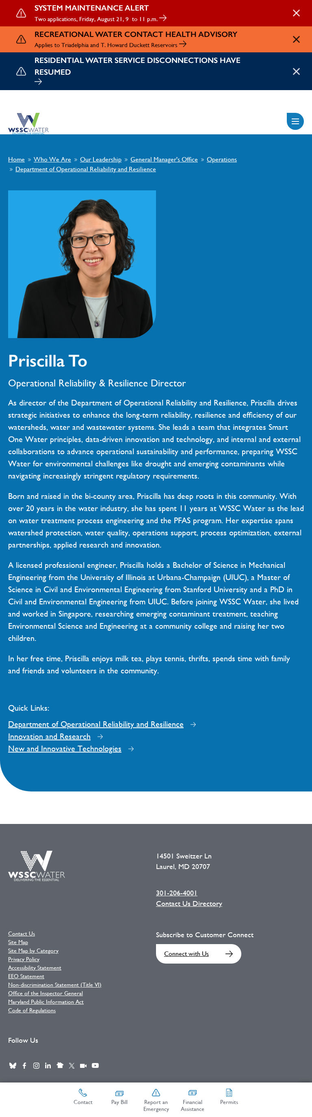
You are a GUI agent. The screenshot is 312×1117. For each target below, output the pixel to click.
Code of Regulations (32, 1010)
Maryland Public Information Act (46, 1001)
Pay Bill (119, 1102)
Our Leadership (100, 159)
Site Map (18, 942)
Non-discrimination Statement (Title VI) (55, 984)
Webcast (83, 1065)
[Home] (28, 123)
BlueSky (12, 1065)
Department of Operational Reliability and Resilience (85, 169)
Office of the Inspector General (45, 993)
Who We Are (52, 159)
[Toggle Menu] (295, 121)
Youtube (95, 1065)
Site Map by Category (33, 950)
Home (16, 159)
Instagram (36, 1065)
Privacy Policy (23, 959)
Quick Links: (28, 708)
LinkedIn (47, 1065)
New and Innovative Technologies (64, 748)
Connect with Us (186, 953)
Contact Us (21, 933)
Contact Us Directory (189, 903)
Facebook (24, 1065)
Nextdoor (59, 1065)
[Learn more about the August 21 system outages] (163, 19)
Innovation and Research (49, 736)
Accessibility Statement (34, 967)
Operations (222, 159)
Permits (229, 1102)
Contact (83, 1102)
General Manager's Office (164, 159)
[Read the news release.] (182, 45)
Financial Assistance (192, 1105)
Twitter (71, 1065)
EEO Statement (26, 976)
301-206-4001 (176, 893)
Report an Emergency (156, 1105)
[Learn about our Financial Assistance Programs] (38, 82)
